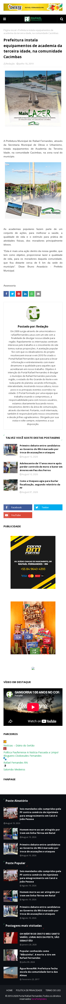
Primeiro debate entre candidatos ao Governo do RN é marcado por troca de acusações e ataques (40, 449)
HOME (9, 990)
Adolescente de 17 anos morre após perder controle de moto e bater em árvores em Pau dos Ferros (41, 467)
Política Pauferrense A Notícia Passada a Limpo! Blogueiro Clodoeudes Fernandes (31, 754)
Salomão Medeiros (14, 769)
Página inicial (10, 30)
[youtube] (18, 515)
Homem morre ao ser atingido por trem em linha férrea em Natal (40, 831)
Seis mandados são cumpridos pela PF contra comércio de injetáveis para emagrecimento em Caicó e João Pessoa (40, 814)
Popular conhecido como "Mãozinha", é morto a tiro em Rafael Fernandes (37, 954)
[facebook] (18, 507)
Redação (10, 63)
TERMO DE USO (53, 990)
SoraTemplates (39, 998)
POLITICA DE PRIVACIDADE (29, 990)
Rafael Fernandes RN (16, 762)
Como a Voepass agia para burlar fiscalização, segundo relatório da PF (40, 484)
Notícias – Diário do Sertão (19, 745)
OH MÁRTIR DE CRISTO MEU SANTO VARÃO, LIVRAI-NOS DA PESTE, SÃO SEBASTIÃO (40, 937)
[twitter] (48, 507)
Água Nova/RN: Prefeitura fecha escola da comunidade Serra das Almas (39, 972)
